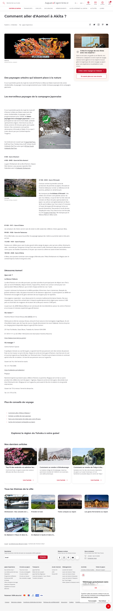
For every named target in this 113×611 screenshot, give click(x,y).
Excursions (48, 8)
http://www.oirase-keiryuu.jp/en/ (15, 338)
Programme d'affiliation (10, 576)
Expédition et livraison (9, 586)
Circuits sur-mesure (24, 576)
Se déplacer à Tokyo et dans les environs (16, 535)
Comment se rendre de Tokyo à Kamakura (88, 467)
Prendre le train (37, 512)
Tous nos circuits (24, 570)
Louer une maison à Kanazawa (69, 576)
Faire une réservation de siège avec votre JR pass (24, 419)
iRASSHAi (6, 588)
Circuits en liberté (24, 574)
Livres (102, 8)
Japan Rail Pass (30, 142)
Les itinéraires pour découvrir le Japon (18, 543)
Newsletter (7, 574)
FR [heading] (75, 3)
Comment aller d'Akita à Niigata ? (19, 413)
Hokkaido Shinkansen (23, 168)
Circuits (38, 8)
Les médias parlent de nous (11, 572)
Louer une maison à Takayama (69, 578)
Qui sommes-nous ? (9, 570)
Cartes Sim (54, 570)
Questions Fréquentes (9, 584)
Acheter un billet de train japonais (19, 416)
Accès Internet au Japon (78, 8)
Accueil (6, 543)
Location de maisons (67, 570)
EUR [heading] (81, 3)
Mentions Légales (16, 602)
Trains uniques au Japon (67, 512)
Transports (28, 8)
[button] (50, 142)
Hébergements (61, 8)
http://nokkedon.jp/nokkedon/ (14, 370)
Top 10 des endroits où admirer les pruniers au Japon (20, 467)
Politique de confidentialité (51, 602)
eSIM (53, 572)
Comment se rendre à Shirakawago (54, 467)
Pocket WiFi (54, 574)
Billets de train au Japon (38, 572)
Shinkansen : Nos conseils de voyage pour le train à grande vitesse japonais (16, 512)
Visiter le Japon (15, 8)
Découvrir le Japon (100, 570)
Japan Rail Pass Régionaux (38, 574)
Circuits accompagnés (25, 572)
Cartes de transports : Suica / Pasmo (41, 576)
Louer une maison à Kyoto (68, 574)
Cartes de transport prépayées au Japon (21, 422)
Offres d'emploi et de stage (11, 582)
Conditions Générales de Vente (32, 602)
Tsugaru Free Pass (50, 213)
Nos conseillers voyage (25, 578)
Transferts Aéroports (37, 578)
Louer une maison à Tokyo (68, 572)
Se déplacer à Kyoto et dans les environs (43, 535)
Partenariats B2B (8, 578)
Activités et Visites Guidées (87, 570)
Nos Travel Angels (66, 580)
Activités (93, 8)
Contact (7, 602)
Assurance (64, 602)
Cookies (71, 602)
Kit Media (6, 580)
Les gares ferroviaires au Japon (96, 512)
